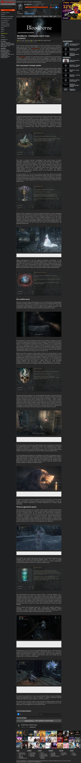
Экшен (2, 42)
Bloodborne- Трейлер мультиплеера (74, 80)
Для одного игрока (5, 50)
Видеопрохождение (55, 756)
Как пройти (29, 16)
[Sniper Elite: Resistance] (37, 740)
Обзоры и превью (5, 24)
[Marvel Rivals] (48, 746)
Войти (7, 10)
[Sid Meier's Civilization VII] (54, 740)
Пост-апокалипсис (5, 52)
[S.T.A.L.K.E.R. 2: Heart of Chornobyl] (19, 734)
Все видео (53, 752)
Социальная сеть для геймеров (8, 4)
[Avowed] (72, 734)
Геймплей (53, 755)
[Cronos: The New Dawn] (25, 746)
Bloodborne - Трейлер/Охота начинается (75, 66)
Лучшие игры (22, 752)
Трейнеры (32, 755)
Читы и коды (32, 754)
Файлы (2, 29)
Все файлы (64, 752)
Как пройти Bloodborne (67, 41)
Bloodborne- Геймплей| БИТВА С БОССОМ (74, 85)
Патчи (63, 755)
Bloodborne (30, 1)
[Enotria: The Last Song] (31, 746)
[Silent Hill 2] (31, 740)
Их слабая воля (35, 40)
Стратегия (3, 43)
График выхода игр (22, 754)
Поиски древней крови (46, 40)
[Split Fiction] (48, 734)
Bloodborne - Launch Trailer (74, 70)
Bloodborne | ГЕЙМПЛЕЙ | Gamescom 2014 (73, 90)
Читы (2, 31)
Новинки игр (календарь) (7, 16)
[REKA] (77, 740)
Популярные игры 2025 (6, 18)
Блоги (2, 35)
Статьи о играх (43, 754)
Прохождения (33, 752)
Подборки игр (4, 22)
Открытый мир (4, 54)
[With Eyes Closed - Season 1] (54, 746)
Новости (24, 16)
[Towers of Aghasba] (72, 746)
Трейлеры (53, 754)
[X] (58, 7)
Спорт (2, 45)
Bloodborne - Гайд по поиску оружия (74, 49)
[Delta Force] (66, 734)
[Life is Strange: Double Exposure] (72, 740)
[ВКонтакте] (56, 7)
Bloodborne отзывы (33, 724)
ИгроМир (74, 755)
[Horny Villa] (37, 746)
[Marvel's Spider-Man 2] (60, 740)
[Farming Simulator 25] (54, 734)
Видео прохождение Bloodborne (74, 61)
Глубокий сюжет (4, 57)
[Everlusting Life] (77, 746)
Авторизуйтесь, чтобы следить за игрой (54, 5)
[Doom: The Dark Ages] (66, 740)
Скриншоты (45, 16)
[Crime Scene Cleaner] (37, 734)
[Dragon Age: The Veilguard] (19, 740)
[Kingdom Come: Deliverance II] (31, 734)
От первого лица (4, 55)
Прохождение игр (5, 25)
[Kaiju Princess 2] (66, 746)
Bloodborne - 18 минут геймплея (75, 75)
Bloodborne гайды (24, 724)
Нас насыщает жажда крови (24, 40)
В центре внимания (42, 758)
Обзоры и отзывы (38, 16)
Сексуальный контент (5, 53)
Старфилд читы (4, 39)
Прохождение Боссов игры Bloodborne (75, 44)
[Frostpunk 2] (77, 734)
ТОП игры (21, 757)
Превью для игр (43, 756)
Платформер (3, 46)
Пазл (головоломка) (10, 44)
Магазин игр (4, 33)
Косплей (3, 37)
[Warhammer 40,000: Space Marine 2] (48, 740)
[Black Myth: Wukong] (25, 734)
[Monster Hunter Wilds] (19, 746)
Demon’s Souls (35, 48)
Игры (25, 1)
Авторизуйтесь (29, 721)
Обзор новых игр (44, 755)
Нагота (12, 54)
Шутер (5, 45)
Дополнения (64, 754)
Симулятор (3, 44)
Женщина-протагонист (6, 51)
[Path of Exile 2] (60, 734)
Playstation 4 (27, 13)
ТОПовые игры (33, 727)
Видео (2, 27)
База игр (3, 14)
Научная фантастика (5, 56)
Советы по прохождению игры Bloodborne (74, 54)
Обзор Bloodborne (37, 1)
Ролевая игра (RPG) (10, 43)
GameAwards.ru (19, 1)
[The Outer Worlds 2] (42, 746)
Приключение (7, 42)
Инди (9, 54)
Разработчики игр (23, 758)
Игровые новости (5, 12)
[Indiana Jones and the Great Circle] (42, 734)
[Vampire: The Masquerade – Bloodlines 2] (25, 740)
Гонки (8, 45)
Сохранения (32, 756)
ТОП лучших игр (5, 20)
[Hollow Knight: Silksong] (42, 740)
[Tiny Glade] (60, 746)
